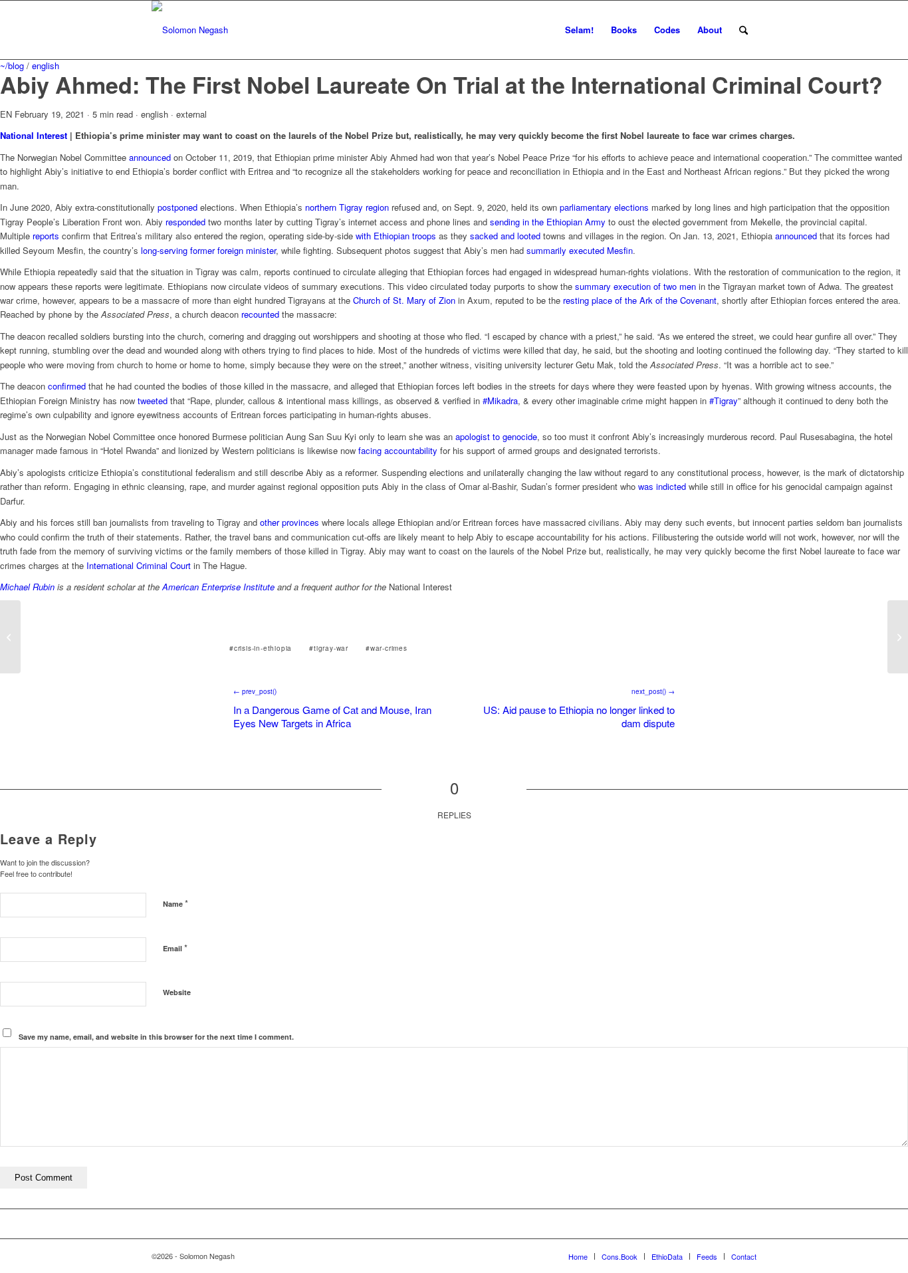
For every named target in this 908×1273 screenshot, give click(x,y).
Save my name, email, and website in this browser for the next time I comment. (156, 1037)
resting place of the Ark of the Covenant (640, 300)
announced (150, 157)
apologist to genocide (496, 436)
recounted (260, 314)
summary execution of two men (635, 286)
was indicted (662, 486)
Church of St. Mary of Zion (404, 300)
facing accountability (397, 450)
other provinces (289, 522)
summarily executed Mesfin (579, 250)
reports (46, 235)
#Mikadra (500, 400)
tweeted (153, 400)
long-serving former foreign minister (208, 250)
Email (175, 947)
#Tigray (723, 400)
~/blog (12, 65)
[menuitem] (579, 30)
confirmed (67, 386)
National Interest (33, 135)
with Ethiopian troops (396, 235)
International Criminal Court (138, 565)
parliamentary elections (604, 207)
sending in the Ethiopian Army (548, 221)
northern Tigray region (347, 207)
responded (185, 221)
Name (175, 903)
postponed (177, 207)
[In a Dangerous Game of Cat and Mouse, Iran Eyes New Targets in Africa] (10, 636)
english (45, 65)
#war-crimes (386, 648)
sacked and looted (505, 235)
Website (177, 992)
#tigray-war (328, 648)
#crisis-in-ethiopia (260, 648)
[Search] (743, 30)
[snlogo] (190, 30)
